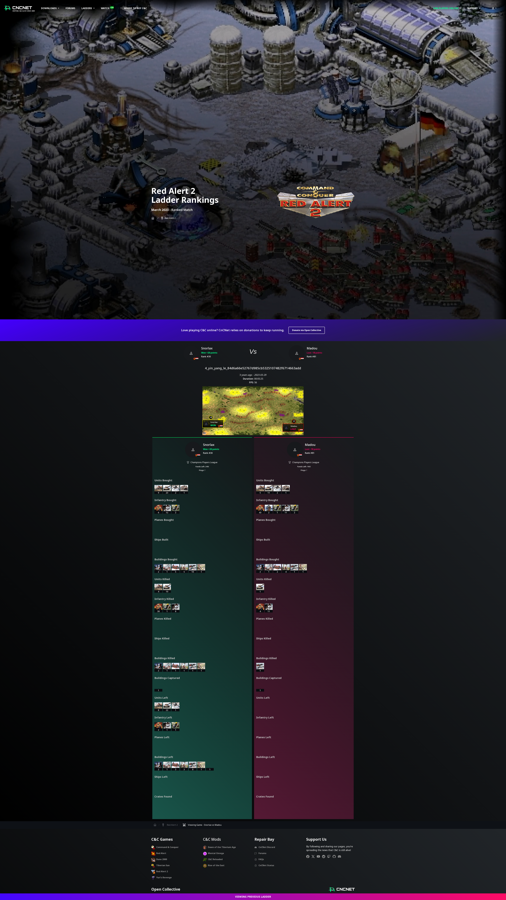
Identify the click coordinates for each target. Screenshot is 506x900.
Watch (107, 8)
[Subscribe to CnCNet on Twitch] (330, 856)
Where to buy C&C (135, 8)
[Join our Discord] (340, 856)
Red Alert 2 (168, 218)
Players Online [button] (446, 8)
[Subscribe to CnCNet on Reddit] (324, 856)
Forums (70, 8)
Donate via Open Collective (306, 330)
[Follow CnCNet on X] (314, 856)
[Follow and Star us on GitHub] (335, 856)
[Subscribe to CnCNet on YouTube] (319, 856)
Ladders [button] (87, 8)
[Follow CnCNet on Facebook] (309, 856)
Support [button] (472, 8)
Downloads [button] (49, 8)
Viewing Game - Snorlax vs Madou (202, 825)
